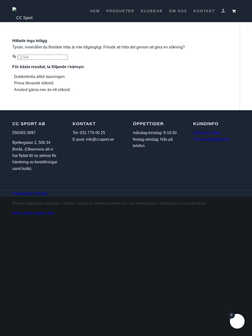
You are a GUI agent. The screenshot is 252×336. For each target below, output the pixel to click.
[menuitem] (95, 11)
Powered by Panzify (29, 193)
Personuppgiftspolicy (211, 139)
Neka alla (20, 213)
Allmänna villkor (207, 133)
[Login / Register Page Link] (223, 11)
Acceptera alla (41, 213)
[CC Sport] (22, 11)
